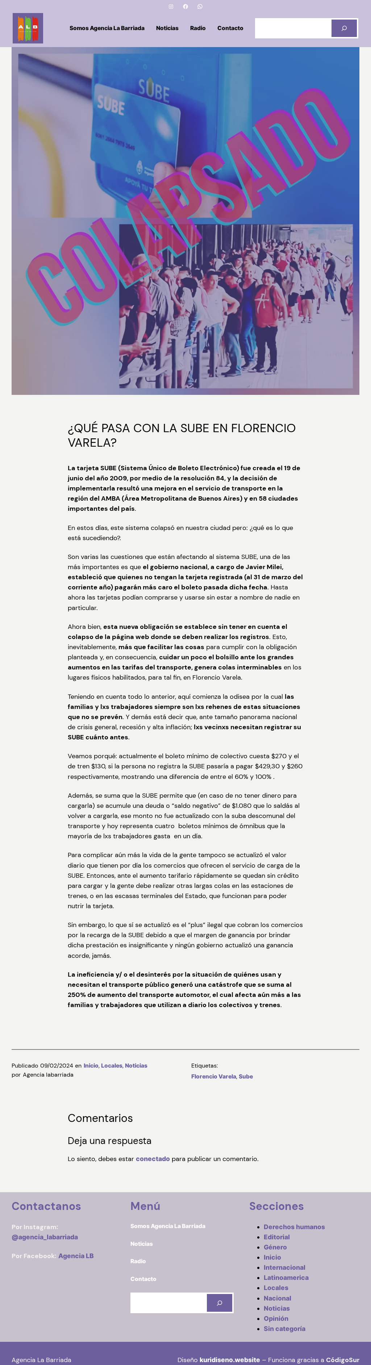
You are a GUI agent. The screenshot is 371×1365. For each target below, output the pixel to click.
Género (275, 1247)
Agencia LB (76, 1256)
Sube (246, 1076)
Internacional (284, 1267)
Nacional (277, 1298)
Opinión (276, 1318)
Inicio (91, 1065)
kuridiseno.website (230, 1360)
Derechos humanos (294, 1227)
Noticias (136, 1065)
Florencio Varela (213, 1076)
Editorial (277, 1237)
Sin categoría (284, 1328)
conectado (153, 1158)
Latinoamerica (286, 1277)
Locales (111, 1065)
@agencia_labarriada (45, 1237)
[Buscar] (344, 28)
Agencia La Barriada (41, 1360)
